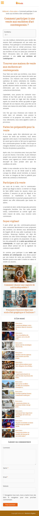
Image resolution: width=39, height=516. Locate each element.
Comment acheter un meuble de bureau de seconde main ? (22, 434)
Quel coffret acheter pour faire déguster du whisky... (24, 365)
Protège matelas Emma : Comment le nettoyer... (23, 394)
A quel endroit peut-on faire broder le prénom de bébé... (24, 376)
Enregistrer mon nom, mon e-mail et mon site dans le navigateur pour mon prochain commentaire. (19, 497)
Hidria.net (5, 11)
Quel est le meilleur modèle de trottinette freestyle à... (22, 385)
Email (5, 477)
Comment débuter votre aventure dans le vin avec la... (23, 327)
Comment (6, 448)
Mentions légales (30, 513)
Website (5, 486)
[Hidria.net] (19, 2)
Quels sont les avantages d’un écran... (23, 346)
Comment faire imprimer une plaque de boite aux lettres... (23, 414)
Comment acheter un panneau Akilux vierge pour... (22, 405)
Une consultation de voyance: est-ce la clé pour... (22, 337)
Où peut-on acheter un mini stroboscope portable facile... (24, 424)
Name (5, 468)
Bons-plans (14, 11)
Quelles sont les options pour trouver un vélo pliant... (23, 356)
